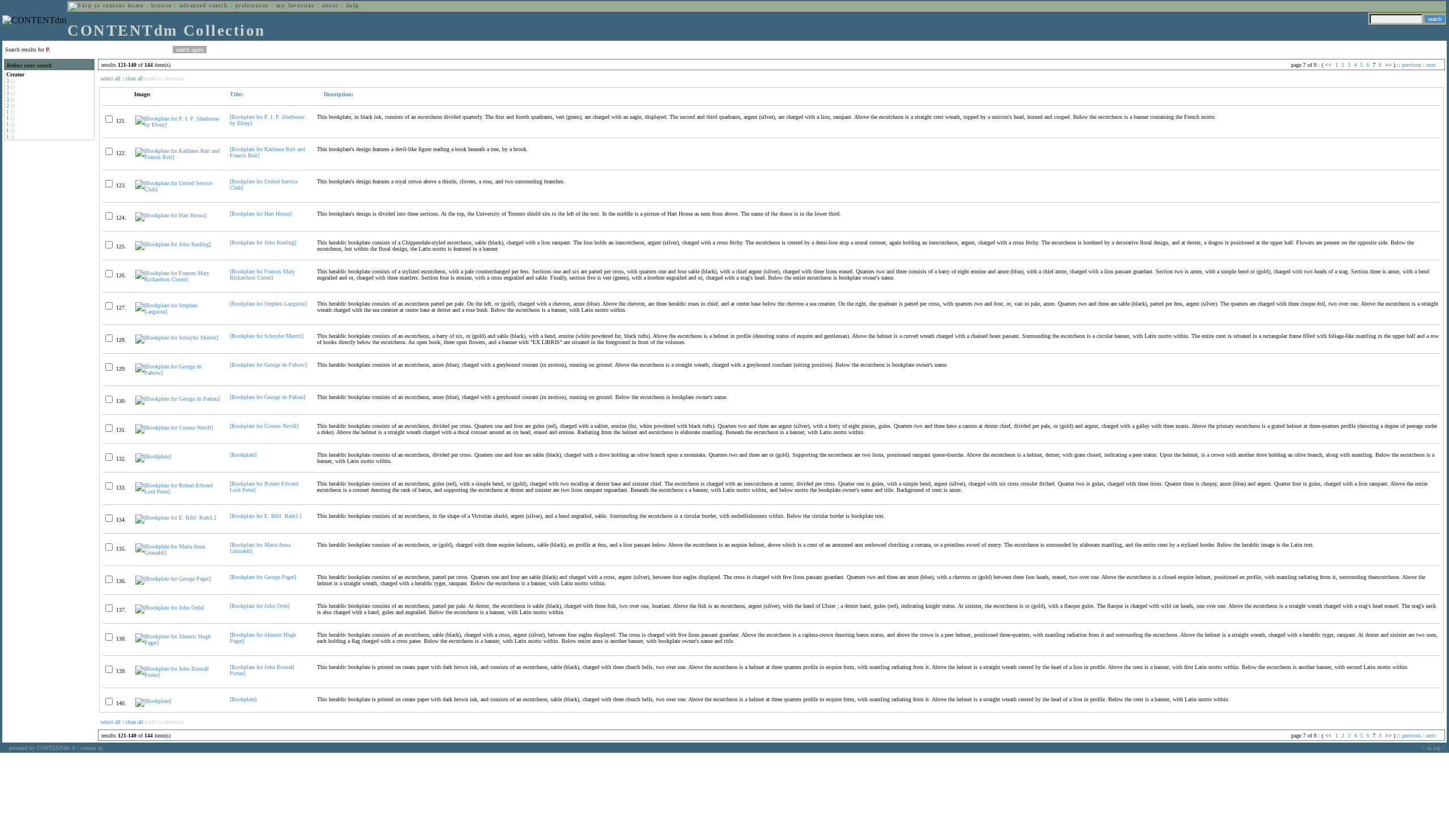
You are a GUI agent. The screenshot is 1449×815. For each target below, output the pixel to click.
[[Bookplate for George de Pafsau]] (177, 399)
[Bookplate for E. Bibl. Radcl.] (265, 516)
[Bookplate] (243, 455)
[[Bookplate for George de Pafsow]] (177, 373)
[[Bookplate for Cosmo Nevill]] (174, 427)
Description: (337, 94)
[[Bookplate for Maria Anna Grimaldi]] (177, 553)
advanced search (203, 5)
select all (111, 78)
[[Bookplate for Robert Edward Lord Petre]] (177, 491)
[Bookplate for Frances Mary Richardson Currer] (262, 274)
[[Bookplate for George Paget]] (173, 579)
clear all (134, 78)
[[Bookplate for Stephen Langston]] (177, 311)
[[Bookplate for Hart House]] (170, 215)
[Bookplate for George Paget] (263, 577)
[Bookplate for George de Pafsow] (268, 365)
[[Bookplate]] (153, 456)
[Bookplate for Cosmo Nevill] (264, 426)
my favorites (295, 5)
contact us (91, 748)
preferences (252, 5)
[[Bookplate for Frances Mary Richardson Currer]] (177, 279)
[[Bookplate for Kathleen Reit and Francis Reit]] (177, 157)
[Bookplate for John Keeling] (263, 242)
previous (1411, 65)
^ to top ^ (1433, 748)
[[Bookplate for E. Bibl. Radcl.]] (175, 517)
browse (161, 5)
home (136, 5)
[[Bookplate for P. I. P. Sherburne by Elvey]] (177, 125)
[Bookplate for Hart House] (260, 214)
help (352, 5)
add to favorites (165, 78)
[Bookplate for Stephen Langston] (268, 304)
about (330, 5)
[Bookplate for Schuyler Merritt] (266, 336)
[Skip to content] (96, 5)
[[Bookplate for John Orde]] (169, 607)
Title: (236, 94)
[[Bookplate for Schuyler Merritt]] (176, 337)
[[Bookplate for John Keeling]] (173, 244)
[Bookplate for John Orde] (259, 606)
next (1431, 65)
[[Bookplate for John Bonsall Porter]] (177, 675)
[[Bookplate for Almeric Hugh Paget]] (177, 643)
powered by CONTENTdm (42, 748)
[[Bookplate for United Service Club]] (177, 189)
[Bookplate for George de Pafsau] (267, 397)
